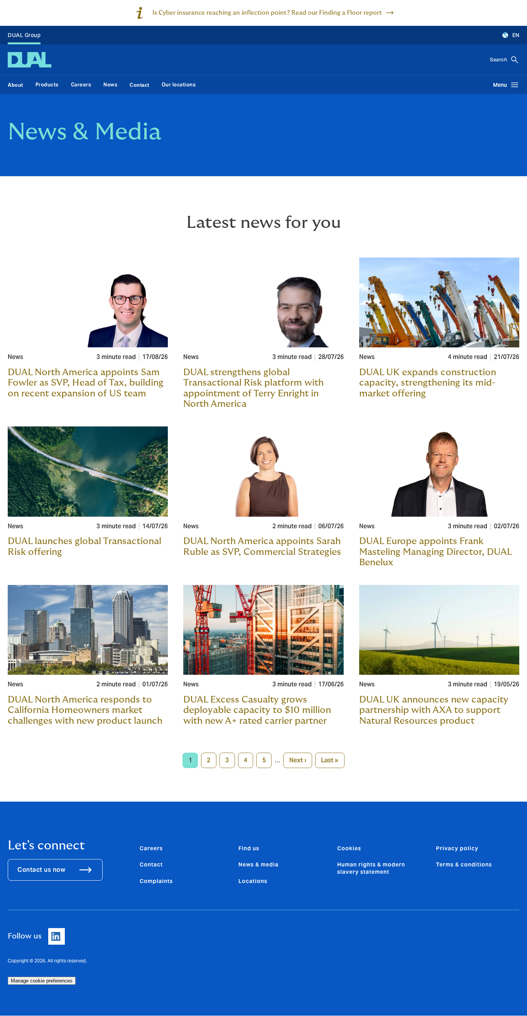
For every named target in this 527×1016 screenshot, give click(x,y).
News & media (258, 864)
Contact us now (41, 870)
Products (47, 84)
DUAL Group (24, 35)
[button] (507, 35)
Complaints (156, 881)
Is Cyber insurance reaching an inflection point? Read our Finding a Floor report (267, 13)
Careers (81, 84)
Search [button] (498, 59)
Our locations (179, 84)
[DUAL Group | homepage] (29, 59)
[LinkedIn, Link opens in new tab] (56, 936)
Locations (252, 881)
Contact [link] (139, 85)
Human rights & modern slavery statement (371, 868)
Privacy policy (457, 848)
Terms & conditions (464, 864)
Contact (151, 864)
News (110, 84)
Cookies (349, 848)
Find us (248, 848)
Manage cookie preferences (42, 981)
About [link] (15, 85)
